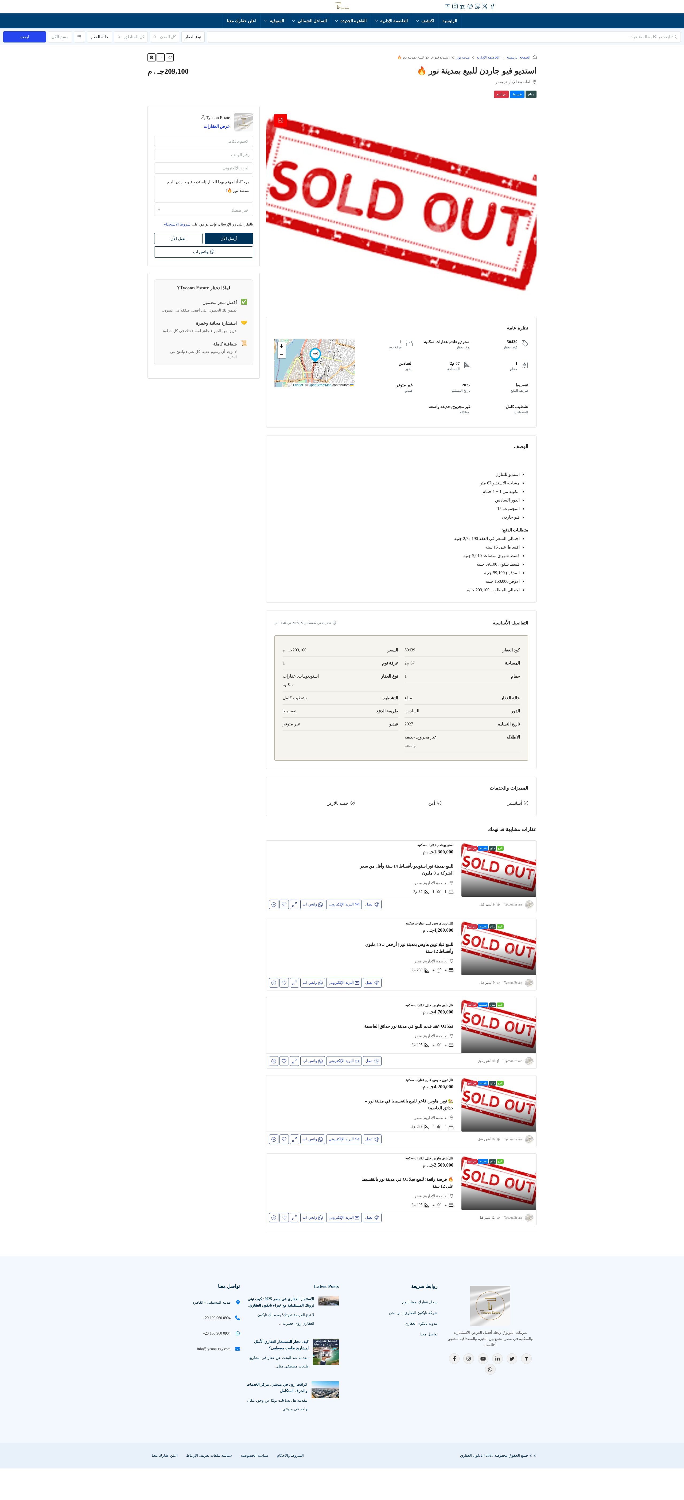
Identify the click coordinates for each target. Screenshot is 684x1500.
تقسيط (517, 94)
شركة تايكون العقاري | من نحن (413, 1313)
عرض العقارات (217, 126)
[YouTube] (483, 1358)
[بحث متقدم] (79, 36)
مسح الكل (60, 37)
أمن (431, 803)
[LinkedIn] (497, 1358)
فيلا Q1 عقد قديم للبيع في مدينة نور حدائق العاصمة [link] (408, 1026)
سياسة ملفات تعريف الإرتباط (209, 1456)
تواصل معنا (429, 1334)
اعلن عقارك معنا (241, 20)
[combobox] (164, 36)
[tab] (280, 120)
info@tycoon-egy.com (214, 1349)
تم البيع (501, 94)
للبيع (500, 848)
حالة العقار (99, 37)
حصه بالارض (337, 803)
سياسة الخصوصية (254, 1456)
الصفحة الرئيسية (518, 57)
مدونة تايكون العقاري (421, 1324)
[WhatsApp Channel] (490, 1369)
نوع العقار (193, 37)
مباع (531, 94)
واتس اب (201, 252)
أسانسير (514, 803)
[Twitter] (512, 1358)
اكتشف (427, 20)
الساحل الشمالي (312, 20)
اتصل (369, 904)
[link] (498, 869)
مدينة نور (463, 57)
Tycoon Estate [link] (513, 904)
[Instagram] (468, 1358)
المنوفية (277, 20)
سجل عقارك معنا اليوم (420, 1302)
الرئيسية (449, 20)
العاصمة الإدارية (394, 20)
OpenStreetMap (320, 384)
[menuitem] (197, 6)
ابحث (24, 37)
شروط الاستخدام (177, 224)
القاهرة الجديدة (353, 20)
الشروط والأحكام (290, 1456)
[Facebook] (454, 1358)
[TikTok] (526, 1358)
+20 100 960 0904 (217, 1318)
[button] (170, 57)
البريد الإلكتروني (341, 904)
